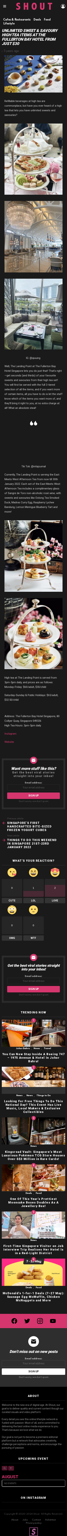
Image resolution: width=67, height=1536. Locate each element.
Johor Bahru (23, 1048)
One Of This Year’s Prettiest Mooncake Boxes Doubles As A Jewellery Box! (33, 1202)
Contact (36, 1520)
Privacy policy (33, 1523)
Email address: (33, 783)
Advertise (50, 1520)
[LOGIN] (63, 6)
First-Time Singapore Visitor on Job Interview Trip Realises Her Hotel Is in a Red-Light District (33, 1249)
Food (39, 1193)
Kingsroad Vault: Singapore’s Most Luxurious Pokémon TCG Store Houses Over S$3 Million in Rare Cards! (33, 1155)
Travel (47, 1048)
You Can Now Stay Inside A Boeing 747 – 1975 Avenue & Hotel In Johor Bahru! (33, 1057)
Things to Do (43, 1095)
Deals (29, 1193)
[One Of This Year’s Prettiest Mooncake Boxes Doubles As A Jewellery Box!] (33, 1178)
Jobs (25, 1520)
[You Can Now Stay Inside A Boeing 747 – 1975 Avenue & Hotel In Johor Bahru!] (33, 1033)
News (37, 1048)
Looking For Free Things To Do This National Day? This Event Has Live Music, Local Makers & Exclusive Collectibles (33, 1107)
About (14, 1520)
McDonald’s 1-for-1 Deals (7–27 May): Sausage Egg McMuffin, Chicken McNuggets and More (33, 1297)
